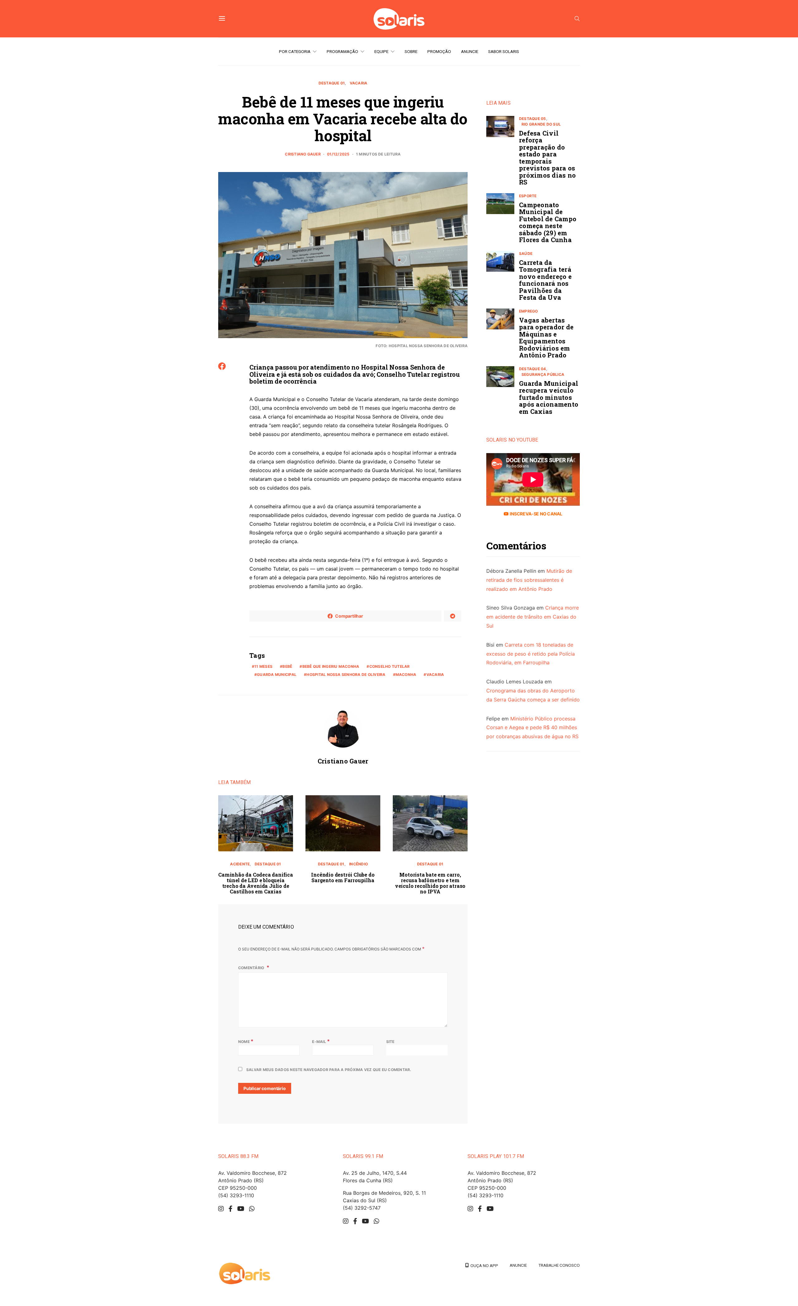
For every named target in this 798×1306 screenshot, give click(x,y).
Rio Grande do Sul (541, 124)
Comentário (251, 967)
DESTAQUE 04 (532, 368)
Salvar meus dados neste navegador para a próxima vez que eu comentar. (328, 1069)
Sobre (411, 51)
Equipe (381, 51)
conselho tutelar (389, 666)
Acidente (240, 864)
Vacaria (359, 83)
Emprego (528, 311)
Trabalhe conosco (559, 1265)
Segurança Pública (543, 374)
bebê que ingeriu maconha (330, 666)
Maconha (406, 674)
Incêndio (358, 864)
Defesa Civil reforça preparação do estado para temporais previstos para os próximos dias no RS (547, 157)
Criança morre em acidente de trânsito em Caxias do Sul (532, 617)
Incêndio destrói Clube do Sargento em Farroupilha (342, 877)
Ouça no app (483, 1265)
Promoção (439, 51)
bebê (287, 666)
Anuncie (469, 51)
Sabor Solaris (503, 51)
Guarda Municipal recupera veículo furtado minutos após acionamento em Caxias (548, 397)
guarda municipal (276, 674)
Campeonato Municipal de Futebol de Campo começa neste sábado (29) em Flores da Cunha (547, 222)
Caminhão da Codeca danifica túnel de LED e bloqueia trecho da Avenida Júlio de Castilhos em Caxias (255, 883)
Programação (342, 51)
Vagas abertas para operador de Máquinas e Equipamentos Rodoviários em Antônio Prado (546, 337)
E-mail (321, 1041)
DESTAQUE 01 (332, 83)
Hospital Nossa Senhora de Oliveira (345, 674)
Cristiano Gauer (303, 154)
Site (390, 1041)
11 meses (263, 666)
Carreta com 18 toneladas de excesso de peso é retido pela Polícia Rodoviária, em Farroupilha (530, 654)
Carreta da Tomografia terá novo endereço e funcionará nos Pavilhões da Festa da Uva (545, 280)
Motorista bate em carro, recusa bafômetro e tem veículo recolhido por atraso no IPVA (430, 883)
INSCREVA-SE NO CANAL (535, 514)
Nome (245, 1041)
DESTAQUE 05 (532, 118)
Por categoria (294, 51)
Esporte (528, 196)
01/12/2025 (338, 154)
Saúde (525, 253)
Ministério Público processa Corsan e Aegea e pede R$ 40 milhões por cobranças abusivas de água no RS (532, 727)
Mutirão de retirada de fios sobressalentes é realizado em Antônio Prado (529, 580)
